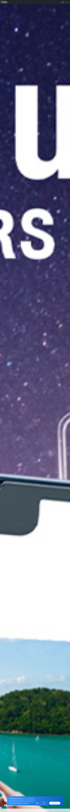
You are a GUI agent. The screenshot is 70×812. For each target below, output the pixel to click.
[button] (67, 2)
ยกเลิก (44, 803)
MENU (62, 2)
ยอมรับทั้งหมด (55, 803)
